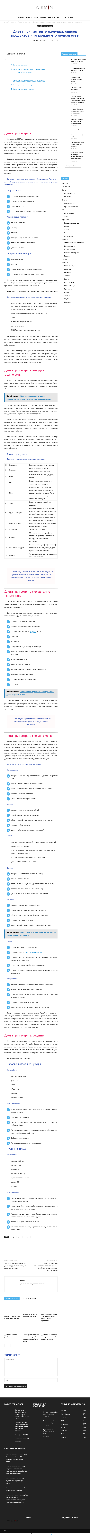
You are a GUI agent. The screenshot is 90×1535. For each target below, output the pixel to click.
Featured (65, 183)
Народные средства (71, 223)
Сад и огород (69, 213)
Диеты (35, 17)
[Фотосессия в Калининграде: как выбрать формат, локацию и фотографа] (8, 1412)
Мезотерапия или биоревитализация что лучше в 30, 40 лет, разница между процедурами (46, 1267)
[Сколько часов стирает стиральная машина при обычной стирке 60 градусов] (65, 99)
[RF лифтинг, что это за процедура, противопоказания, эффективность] (65, 154)
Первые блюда (69, 286)
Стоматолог (68, 236)
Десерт (67, 276)
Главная (21, 17)
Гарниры (67, 272)
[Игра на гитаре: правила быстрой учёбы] (65, 79)
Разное (67, 226)
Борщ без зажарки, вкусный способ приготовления (77, 121)
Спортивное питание (72, 233)
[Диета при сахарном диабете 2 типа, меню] (12, 1328)
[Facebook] (21, 1287)
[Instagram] (25, 1287)
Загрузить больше (72, 166)
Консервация (69, 282)
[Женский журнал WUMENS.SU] (45, 7)
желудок (27, 1237)
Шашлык (67, 302)
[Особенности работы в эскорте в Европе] (65, 70)
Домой (6, 22)
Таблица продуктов (26, 73)
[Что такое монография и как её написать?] (65, 62)
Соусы (66, 299)
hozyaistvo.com (54, 1534)
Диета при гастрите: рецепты (23, 89)
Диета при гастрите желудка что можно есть (29, 69)
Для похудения (69, 203)
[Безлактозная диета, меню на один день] (31, 1307)
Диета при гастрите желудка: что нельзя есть (29, 80)
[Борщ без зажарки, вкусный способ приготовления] (65, 121)
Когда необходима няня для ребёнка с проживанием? (77, 111)
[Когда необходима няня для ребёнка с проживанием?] (65, 111)
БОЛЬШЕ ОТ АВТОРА (28, 1299)
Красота (29, 17)
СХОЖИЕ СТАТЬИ (12, 1299)
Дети (58, 17)
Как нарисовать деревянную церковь (15, 1480)
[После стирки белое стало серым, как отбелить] (65, 144)
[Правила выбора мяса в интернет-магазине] (12, 1308)
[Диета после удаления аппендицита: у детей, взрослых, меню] (49, 1328)
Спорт (66, 229)
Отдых (70, 17)
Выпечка (67, 269)
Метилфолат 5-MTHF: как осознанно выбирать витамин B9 (22, 1437)
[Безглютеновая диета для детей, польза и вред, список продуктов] (49, 1307)
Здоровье (51, 17)
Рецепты (43, 17)
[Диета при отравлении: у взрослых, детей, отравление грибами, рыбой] (31, 1328)
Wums (36, 40)
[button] (83, 17)
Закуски (67, 279)
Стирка (66, 216)
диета (20, 1237)
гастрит (13, 1237)
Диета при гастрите (20, 65)
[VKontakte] (29, 1287)
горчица (33, 631)
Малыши (67, 197)
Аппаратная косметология (74, 243)
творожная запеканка (34, 952)
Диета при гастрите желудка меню (25, 85)
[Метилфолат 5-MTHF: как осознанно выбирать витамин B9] (8, 1437)
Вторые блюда (69, 266)
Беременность (69, 193)
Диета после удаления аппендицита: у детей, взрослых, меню (49, 1337)
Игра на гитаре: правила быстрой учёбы (76, 79)
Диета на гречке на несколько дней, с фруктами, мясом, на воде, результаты (16, 1266)
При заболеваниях (24, 22)
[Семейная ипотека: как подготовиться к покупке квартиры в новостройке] (8, 1425)
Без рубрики (66, 187)
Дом (64, 17)
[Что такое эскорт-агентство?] (65, 90)
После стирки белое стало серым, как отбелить (77, 144)
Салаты (67, 295)
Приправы (68, 289)
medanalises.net (42, 1534)
